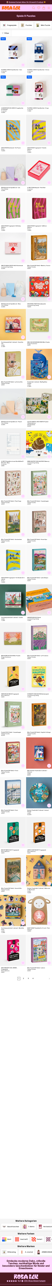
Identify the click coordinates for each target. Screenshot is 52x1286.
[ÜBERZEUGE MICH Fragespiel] (13, 676)
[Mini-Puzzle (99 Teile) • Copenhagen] (39, 483)
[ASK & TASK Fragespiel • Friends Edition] (39, 130)
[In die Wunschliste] (23, 65)
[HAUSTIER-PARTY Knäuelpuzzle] (39, 286)
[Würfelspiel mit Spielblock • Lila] (13, 170)
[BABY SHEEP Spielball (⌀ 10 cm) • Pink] (39, 910)
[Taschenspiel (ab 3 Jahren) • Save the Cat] (13, 324)
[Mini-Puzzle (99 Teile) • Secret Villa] (13, 870)
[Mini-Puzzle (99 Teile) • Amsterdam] (13, 522)
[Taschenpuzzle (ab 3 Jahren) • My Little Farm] (13, 910)
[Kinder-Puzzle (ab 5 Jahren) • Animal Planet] (39, 792)
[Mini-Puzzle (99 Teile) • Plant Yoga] (13, 483)
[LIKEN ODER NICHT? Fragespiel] (39, 832)
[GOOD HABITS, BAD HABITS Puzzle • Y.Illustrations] (39, 404)
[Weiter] (43, 978)
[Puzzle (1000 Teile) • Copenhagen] (13, 714)
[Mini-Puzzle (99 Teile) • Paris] (13, 792)
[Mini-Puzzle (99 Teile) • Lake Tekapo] (39, 560)
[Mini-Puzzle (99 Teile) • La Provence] (39, 638)
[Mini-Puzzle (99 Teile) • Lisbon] (39, 950)
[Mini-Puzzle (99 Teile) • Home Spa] (39, 522)
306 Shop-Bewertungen (34, 1281)
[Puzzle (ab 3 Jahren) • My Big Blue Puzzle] (39, 364)
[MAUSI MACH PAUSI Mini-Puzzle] (13, 638)
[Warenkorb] (43, 8)
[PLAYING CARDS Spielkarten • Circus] (39, 52)
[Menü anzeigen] (48, 7)
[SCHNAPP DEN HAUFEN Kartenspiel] (39, 676)
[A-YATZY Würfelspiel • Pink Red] (39, 170)
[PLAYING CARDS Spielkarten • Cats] (13, 52)
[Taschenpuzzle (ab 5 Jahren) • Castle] (13, 600)
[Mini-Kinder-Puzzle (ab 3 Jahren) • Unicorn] (39, 753)
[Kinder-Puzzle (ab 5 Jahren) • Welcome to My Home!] (39, 870)
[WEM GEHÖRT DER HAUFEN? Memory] (39, 444)
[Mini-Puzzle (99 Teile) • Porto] (13, 753)
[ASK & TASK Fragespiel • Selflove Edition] (39, 208)
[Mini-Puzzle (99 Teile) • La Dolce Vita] (13, 364)
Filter (6, 33)
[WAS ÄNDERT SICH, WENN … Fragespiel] (13, 950)
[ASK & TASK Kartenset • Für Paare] (13, 130)
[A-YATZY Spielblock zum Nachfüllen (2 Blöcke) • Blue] (13, 444)
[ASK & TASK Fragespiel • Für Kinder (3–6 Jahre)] (13, 560)
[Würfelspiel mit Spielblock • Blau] (13, 286)
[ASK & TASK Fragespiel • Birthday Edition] (13, 208)
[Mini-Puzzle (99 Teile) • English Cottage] (39, 714)
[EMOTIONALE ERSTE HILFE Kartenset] (13, 248)
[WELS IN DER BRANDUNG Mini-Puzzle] (39, 324)
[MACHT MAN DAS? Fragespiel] (13, 832)
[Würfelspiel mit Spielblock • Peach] (13, 404)
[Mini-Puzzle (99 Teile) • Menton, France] (39, 248)
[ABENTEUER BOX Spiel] (39, 600)
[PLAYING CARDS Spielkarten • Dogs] (39, 90)
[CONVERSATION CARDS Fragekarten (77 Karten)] (13, 90)
